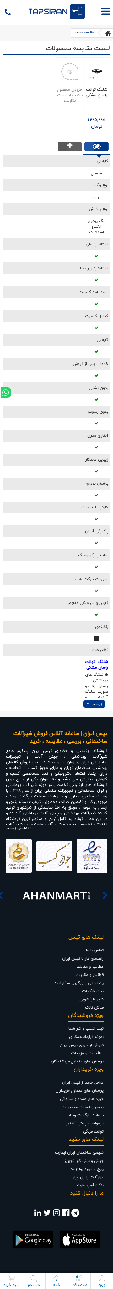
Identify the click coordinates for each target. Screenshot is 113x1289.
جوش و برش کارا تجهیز (84, 1161)
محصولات (79, 1284)
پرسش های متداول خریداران (80, 1091)
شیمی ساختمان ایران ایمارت (79, 1153)
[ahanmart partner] (56, 895)
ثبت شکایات (93, 991)
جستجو (34, 1284)
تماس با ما (95, 950)
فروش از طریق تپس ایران (82, 1045)
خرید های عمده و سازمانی (82, 1099)
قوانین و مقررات (90, 975)
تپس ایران (42, 751)
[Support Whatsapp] (5, 392)
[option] (56, 895)
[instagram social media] (56, 1215)
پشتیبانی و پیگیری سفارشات (79, 983)
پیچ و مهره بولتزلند (87, 1169)
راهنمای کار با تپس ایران (83, 958)
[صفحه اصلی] (108, 33)
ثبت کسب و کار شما (86, 1029)
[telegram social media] (75, 1215)
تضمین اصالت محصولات (83, 1107)
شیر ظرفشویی (91, 999)
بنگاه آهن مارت (90, 1185)
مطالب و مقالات (90, 967)
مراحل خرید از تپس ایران (83, 1082)
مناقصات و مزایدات (87, 1053)
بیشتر (96, 704)
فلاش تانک (94, 1008)
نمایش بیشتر (17, 828)
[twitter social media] (47, 1215)
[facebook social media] (65, 1215)
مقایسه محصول (83, 32)
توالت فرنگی (93, 1132)
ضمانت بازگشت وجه (86, 1115)
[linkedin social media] (37, 1215)
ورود (101, 1284)
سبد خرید (11, 1284)
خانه (56, 1284)
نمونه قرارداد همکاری (86, 1037)
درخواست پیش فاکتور (85, 1123)
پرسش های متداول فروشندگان (77, 1061)
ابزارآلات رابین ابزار (88, 1177)
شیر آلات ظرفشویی (44, 824)
